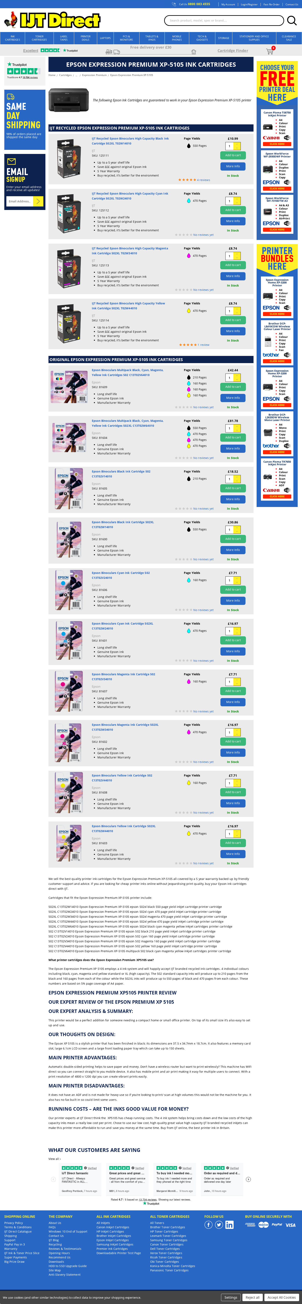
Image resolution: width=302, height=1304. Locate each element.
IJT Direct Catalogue (18, 1231)
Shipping (10, 1236)
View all (54, 1159)
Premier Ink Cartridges (112, 1249)
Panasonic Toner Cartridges (169, 1270)
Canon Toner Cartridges (166, 1244)
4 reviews (203, 180)
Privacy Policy (13, 1223)
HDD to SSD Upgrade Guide (68, 1266)
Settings (231, 1297)
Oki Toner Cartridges (164, 1262)
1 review (203, 345)
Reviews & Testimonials (65, 1249)
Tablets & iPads (151, 38)
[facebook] (208, 1225)
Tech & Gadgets (202, 38)
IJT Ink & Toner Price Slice (21, 1253)
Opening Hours (59, 1253)
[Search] (292, 20)
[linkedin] (229, 1225)
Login (244, 4)
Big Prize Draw (14, 1262)
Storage (223, 38)
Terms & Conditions (18, 1227)
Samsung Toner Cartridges (168, 1240)
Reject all (252, 1297)
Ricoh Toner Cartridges (166, 1257)
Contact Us (292, 4)
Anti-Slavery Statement (65, 1274)
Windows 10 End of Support (68, 1231)
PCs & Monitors (126, 38)
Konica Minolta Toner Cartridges (172, 1266)
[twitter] (219, 1225)
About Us (55, 1223)
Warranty (10, 1249)
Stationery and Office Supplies (254, 38)
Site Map (55, 1270)
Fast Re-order (272, 4)
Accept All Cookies (282, 1297)
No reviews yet (203, 235)
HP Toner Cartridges (164, 1231)
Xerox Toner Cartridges (166, 1253)
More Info (233, 166)
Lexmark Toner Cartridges (168, 1236)
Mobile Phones (177, 38)
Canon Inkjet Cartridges (113, 1227)
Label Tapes (64, 38)
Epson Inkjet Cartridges (113, 1240)
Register (253, 4)
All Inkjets (103, 1223)
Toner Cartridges (39, 38)
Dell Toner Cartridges (165, 1249)
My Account (228, 4)
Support (10, 1240)
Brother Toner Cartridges (167, 1227)
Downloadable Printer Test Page (119, 1253)
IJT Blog (54, 1240)
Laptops (105, 38)
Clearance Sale (289, 38)
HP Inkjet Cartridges (110, 1231)
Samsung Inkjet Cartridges (115, 1244)
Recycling (55, 1244)
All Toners (157, 1223)
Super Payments (15, 1257)
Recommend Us (59, 1257)
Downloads (56, 1262)
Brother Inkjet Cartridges (114, 1236)
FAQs (52, 1227)
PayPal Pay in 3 (14, 1244)
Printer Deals (86, 38)
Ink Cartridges (12, 38)
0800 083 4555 (194, 4)
